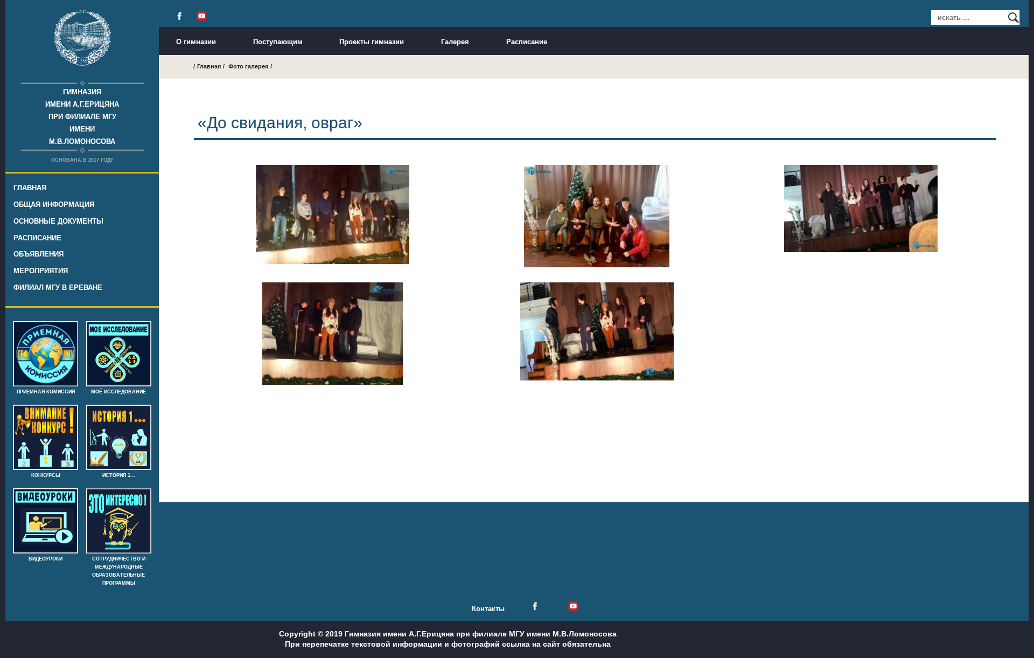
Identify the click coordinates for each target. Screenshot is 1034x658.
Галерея (455, 42)
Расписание (37, 238)
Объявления (38, 254)
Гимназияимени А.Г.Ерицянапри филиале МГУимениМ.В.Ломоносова (82, 117)
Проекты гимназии (371, 42)
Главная (29, 188)
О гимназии (196, 42)
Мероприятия (40, 271)
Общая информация (53, 204)
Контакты (488, 609)
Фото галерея (248, 66)
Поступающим (278, 42)
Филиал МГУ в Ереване (57, 287)
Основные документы (58, 221)
